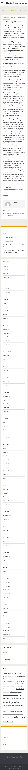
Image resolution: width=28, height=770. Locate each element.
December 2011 (6, 623)
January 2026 (6, 284)
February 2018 (6, 404)
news (22, 698)
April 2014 (5, 530)
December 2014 (6, 504)
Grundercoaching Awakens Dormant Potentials (13, 190)
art (5, 679)
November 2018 (6, 389)
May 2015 (5, 485)
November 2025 (6, 292)
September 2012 (6, 593)
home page (15, 692)
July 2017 (5, 415)
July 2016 (5, 448)
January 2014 (6, 541)
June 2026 (5, 266)
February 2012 (6, 616)
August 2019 (6, 355)
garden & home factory (11, 689)
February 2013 (6, 578)
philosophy (21, 705)
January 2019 (6, 381)
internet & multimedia (13, 695)
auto (8, 679)
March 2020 (6, 329)
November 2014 (6, 508)
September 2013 (6, 556)
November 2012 (6, 586)
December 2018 (6, 385)
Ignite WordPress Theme (13, 766)
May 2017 (5, 422)
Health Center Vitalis (8, 197)
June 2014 (5, 523)
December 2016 (6, 437)
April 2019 (5, 370)
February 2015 (6, 497)
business (15, 679)
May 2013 (5, 571)
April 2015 (5, 489)
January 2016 (6, 459)
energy (8, 686)
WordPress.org (6, 745)
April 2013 (5, 575)
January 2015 (6, 500)
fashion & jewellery (18, 686)
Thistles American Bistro (16, 3)
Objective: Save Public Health (9, 237)
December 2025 (6, 288)
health (11, 692)
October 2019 (6, 348)
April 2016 (5, 456)
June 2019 (5, 363)
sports (12, 711)
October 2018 (6, 392)
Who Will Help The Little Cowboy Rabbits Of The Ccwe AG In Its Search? (13, 245)
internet (5, 695)
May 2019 (5, 366)
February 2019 (6, 377)
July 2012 (5, 601)
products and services (9, 708)
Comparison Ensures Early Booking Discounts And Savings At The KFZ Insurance (13, 251)
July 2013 (5, 563)
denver (23, 17)
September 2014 (6, 515)
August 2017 (6, 411)
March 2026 (6, 277)
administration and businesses (11, 676)
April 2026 (5, 273)
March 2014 (5, 534)
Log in (4, 733)
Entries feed (6, 737)
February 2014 (6, 537)
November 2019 (6, 344)
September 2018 (6, 396)
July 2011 (5, 638)
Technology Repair (10, 714)
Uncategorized (6, 659)
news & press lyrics (12, 702)
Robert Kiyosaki (16, 85)
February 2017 (6, 430)
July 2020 (5, 314)
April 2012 (5, 608)
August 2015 (6, 474)
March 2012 (5, 612)
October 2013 (6, 552)
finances (4, 689)
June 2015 (5, 482)
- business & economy (12, 673)
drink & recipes (8, 683)
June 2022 (5, 310)
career (19, 679)
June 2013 (5, 567)
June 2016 (5, 452)
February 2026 (6, 281)
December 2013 (6, 545)
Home (3, 10)
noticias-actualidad (7, 705)
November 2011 (6, 627)
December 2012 (6, 582)
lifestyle (21, 695)
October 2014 (6, 511)
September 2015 (6, 470)
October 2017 (6, 407)
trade (9, 718)
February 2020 (6, 333)
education (13, 683)
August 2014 (6, 519)
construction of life (19, 681)
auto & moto (11, 678)
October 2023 (6, 303)
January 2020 (6, 337)
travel (14, 717)
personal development (15, 705)
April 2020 (5, 325)
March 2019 (5, 374)
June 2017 (5, 418)
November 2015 (6, 463)
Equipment (12, 686)
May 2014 (5, 526)
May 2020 (5, 322)
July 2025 (5, 296)
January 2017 (6, 433)
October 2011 (6, 631)
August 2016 (6, 444)
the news (17, 714)
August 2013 (6, 560)
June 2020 (5, 318)
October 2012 (6, 590)
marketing (7, 698)
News (4, 656)
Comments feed (7, 741)
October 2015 (6, 467)
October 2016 (6, 441)
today (6, 717)
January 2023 (6, 307)
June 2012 (5, 604)
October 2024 (6, 299)
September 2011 (6, 634)
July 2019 (5, 359)
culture (4, 683)
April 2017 (5, 426)
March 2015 (5, 493)
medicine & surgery (15, 698)
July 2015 (5, 478)
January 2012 (6, 619)
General (10, 10)
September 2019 (7, 351)
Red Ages (5, 233)
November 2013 (6, 549)
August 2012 (6, 597)
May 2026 (5, 270)
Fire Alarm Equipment (8, 241)
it (18, 695)
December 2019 (6, 340)
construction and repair (7, 681)
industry (20, 692)
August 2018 (6, 400)
